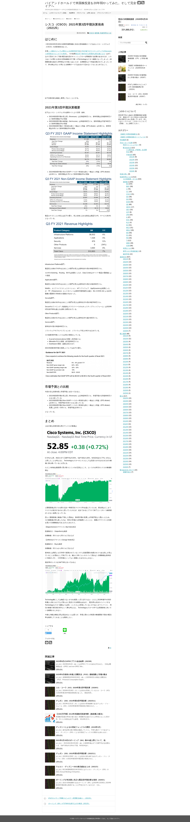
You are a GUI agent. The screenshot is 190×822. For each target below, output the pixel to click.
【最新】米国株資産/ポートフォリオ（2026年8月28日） (137, 68)
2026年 (131, 171)
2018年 (125, 308)
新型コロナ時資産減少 (131, 251)
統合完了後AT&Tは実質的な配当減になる (90, 54)
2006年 (125, 273)
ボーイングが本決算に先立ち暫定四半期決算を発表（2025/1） (81, 780)
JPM (127, 215)
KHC (128, 220)
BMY (128, 186)
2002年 (125, 262)
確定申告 (126, 254)
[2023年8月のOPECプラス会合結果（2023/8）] (50, 665)
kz (110, 648)
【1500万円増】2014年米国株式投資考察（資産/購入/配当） (80, 714)
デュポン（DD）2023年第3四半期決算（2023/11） (76, 701)
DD (127, 197)
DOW (128, 202)
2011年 (125, 288)
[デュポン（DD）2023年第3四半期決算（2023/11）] (50, 705)
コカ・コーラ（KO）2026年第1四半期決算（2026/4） (77, 688)
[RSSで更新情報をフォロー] (142, 2)
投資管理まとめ (105, 33)
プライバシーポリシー (104, 13)
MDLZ (128, 230)
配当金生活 (127, 148)
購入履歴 (123, 334)
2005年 (125, 270)
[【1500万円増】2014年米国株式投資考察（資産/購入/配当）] (50, 718)
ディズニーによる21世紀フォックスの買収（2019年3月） (79, 727)
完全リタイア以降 (126, 143)
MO (127, 233)
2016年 (125, 302)
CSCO (91, 33)
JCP (127, 212)
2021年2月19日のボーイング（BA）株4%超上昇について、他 (80, 740)
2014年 (125, 296)
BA (127, 184)
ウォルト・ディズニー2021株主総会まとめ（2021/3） (77, 767)
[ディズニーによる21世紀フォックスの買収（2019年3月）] (50, 731)
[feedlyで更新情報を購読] (139, 2)
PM (127, 238)
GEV (128, 209)
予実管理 (129, 155)
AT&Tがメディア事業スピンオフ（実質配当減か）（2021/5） (70, 798)
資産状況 (123, 257)
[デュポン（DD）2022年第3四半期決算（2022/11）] (50, 757)
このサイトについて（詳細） (58, 13)
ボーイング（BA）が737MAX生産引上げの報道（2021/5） (69, 803)
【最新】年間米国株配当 (128, 134)
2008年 (125, 279)
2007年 (125, 276)
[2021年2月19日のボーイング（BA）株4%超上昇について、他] (50, 744)
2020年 (125, 313)
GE (127, 204)
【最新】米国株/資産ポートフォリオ (133, 137)
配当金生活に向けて (127, 470)
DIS (127, 199)
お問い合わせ (91, 13)
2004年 (125, 267)
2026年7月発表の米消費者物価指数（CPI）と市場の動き (138, 58)
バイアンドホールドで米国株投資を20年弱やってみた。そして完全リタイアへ (93, 4)
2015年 (125, 299)
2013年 (125, 293)
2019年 (125, 311)
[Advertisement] (78, 81)
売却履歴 (123, 140)
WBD (128, 243)
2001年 (125, 259)
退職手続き (127, 472)
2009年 (125, 282)
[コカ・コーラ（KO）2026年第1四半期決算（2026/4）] (50, 692)
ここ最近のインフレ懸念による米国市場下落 (64, 51)
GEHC (128, 207)
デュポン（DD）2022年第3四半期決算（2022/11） (76, 753)
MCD (128, 227)
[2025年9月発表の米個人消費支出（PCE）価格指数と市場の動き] (50, 678)
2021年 (131, 157)
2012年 (125, 290)
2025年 (131, 168)
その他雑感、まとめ (130, 179)
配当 (121, 396)
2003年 (125, 265)
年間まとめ (127, 248)
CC (127, 191)
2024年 (131, 165)
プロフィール (81, 13)
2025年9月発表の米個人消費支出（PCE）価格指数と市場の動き (81, 674)
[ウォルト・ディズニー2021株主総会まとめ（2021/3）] (50, 771)
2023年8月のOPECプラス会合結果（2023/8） (74, 661)
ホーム (45, 13)
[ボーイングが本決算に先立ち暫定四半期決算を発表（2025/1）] (50, 784)
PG (127, 235)
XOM (128, 246)
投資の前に (124, 174)
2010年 (125, 285)
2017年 (125, 305)
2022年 (131, 160)
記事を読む (59, 669)
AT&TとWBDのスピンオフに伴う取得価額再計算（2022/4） (137, 87)
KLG (127, 222)
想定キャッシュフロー (131, 145)
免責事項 (72, 13)
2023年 (131, 162)
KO (127, 225)
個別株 (97, 33)
